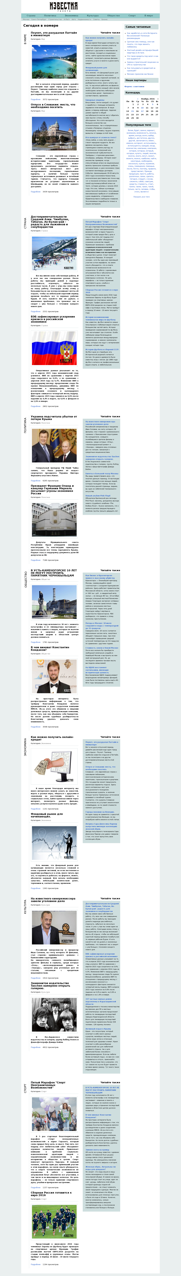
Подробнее (35, 99)
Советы (96, 19)
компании (142, 148)
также (132, 187)
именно (129, 143)
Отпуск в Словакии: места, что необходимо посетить (53, 106)
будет (136, 130)
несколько (133, 164)
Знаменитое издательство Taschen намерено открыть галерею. (102, 458)
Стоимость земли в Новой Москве (102, 648)
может (151, 156)
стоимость (142, 184)
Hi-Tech (67, 19)
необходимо (146, 161)
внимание (131, 133)
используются (134, 146)
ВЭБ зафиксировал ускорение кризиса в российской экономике (53, 319)
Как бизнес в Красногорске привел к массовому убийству (100, 577)
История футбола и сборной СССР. (102, 350)
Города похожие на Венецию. (100, 812)
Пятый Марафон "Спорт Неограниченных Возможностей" (102, 223)
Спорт (44, 1091)
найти (153, 159)
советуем (149, 182)
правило (152, 169)
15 (132, 111)
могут (144, 156)
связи (142, 176)
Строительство (55, 19)
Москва (26, 19)
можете (129, 159)
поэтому (143, 169)
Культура (45, 905)
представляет (137, 171)
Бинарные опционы (95, 100)
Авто (74, 19)
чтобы (152, 189)
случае (149, 179)
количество (131, 148)
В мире (149, 15)
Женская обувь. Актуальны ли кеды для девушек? (101, 1168)
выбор (151, 136)
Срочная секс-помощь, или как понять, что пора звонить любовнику (140, 44)
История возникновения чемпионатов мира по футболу (101, 318)
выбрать (132, 138)
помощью (150, 166)
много (138, 156)
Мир (43, 39)
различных (134, 176)
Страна (44, 231)
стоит (150, 184)
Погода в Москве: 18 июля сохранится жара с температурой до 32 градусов (102, 625)
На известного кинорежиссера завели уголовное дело (100, 423)
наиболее (145, 159)
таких (144, 187)
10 (142, 108)
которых (130, 153)
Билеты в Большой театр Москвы (102, 474)
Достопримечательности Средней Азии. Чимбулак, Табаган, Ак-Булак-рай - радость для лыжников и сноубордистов (50, 221)
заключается (141, 141)
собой (141, 182)
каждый (145, 146)
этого (136, 192)
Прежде (148, 171)
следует (141, 179)
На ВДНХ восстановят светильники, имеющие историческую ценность (97, 670)
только (131, 189)
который (149, 151)
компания (151, 148)
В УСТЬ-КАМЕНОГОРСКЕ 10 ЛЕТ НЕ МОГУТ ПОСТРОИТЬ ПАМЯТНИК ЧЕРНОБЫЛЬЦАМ (54, 573)
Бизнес (105, 19)
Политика (45, 423)
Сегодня (133, 179)
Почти (136, 169)
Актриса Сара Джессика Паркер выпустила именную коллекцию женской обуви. (101, 826)
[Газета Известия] (63, 10)
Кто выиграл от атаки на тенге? (101, 138)
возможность (142, 133)
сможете (133, 182)
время (131, 136)
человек (144, 189)
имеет (151, 141)
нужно (142, 164)
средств (132, 184)
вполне (152, 133)
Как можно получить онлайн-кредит (100, 39)
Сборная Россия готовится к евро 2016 (102, 291)
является (144, 192)
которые (141, 151)
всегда (138, 136)
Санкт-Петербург (38, 19)
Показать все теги (141, 197)
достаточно (142, 138)
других (151, 138)
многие (152, 153)
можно (137, 159)
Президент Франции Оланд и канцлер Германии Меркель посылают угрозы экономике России (52, 489)
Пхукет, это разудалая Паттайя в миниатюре (54, 34)
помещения (139, 166)
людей (145, 153)
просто (143, 174)
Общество (45, 579)
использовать (150, 143)
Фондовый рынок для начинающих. (96, 69)
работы (150, 174)
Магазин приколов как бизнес (140, 74)
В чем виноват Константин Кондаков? (50, 648)
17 (142, 111)
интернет (138, 143)
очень (130, 166)
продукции (134, 174)
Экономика (46, 743)
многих (131, 156)
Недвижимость (84, 19)
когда (152, 146)
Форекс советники (134, 86)
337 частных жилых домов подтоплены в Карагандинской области (101, 1001)
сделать (149, 176)
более (130, 130)
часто (137, 189)
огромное (150, 164)
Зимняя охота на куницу (97, 1150)
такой (150, 187)
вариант (151, 130)
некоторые (135, 161)
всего (144, 136)
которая (132, 151)
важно (143, 130)
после (129, 169)
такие (138, 187)
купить (138, 153)
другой (132, 141)
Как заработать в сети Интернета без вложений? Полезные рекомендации (142, 35)
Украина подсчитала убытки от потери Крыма (54, 418)
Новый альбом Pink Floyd (98, 496)
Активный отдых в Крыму (98, 1029)
